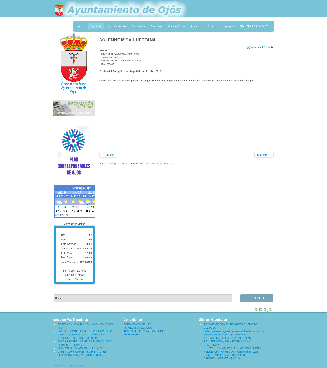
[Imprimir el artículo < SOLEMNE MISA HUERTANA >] (272, 47)
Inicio (81, 26)
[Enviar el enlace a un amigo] (258, 47)
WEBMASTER (132, 334)
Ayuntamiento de (74, 87)
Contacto (213, 26)
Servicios (156, 26)
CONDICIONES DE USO (137, 324)
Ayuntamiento (117, 26)
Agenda (229, 26)
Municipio (96, 26)
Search (257, 298)
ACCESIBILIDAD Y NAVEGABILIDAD (144, 331)
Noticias (196, 26)
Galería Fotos (176, 26)
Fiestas (136, 53)
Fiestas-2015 (117, 57)
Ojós (73, 91)
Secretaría (138, 26)
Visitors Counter (74, 279)
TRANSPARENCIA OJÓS (254, 26)
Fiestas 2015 (137, 163)
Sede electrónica (73, 83)
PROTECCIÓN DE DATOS (138, 327)
